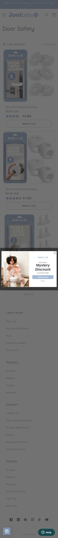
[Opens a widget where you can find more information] (46, 532)
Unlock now (43, 277)
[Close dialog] (55, 253)
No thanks (43, 280)
